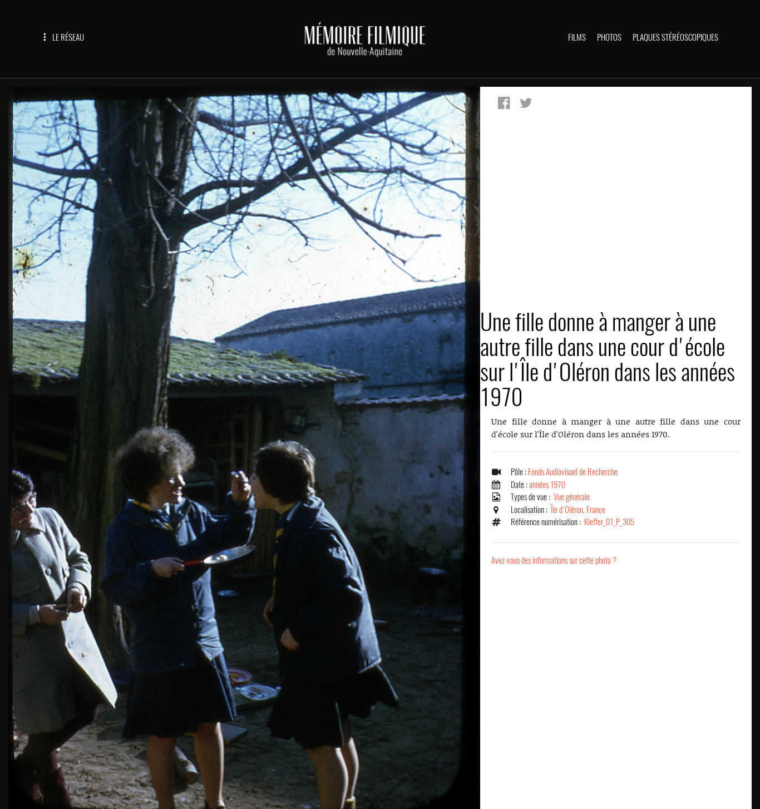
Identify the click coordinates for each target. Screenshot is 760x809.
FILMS (577, 37)
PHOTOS (609, 37)
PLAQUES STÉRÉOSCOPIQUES (675, 37)
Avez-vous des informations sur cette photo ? (553, 560)
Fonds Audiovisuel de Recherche (573, 471)
